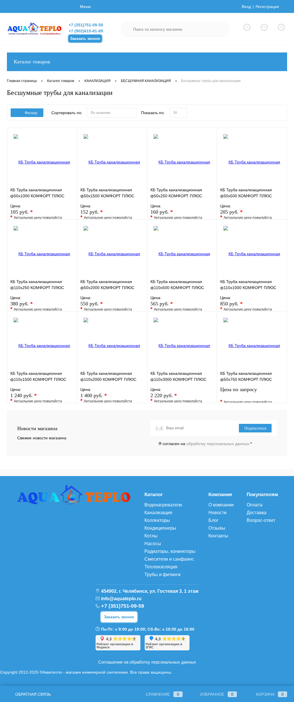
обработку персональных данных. (218, 443)
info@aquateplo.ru (121, 598)
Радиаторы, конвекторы (170, 551)
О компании (221, 504)
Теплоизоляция (160, 566)
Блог (213, 520)
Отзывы (216, 528)
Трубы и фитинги (162, 574)
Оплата (254, 504)
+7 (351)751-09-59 (86, 25)
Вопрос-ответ (261, 520)
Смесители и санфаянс (169, 559)
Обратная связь (32, 694)
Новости (217, 512)
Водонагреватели (163, 504)
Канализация (158, 512)
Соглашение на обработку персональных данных (147, 662)
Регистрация (267, 6)
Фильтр (31, 113)
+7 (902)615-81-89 (86, 31)
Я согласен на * (205, 443)
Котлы (151, 535)
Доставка (256, 512)
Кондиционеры (160, 528)
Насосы (152, 543)
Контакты (218, 535)
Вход (246, 6)
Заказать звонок (85, 38)
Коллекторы (157, 520)
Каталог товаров (32, 62)
